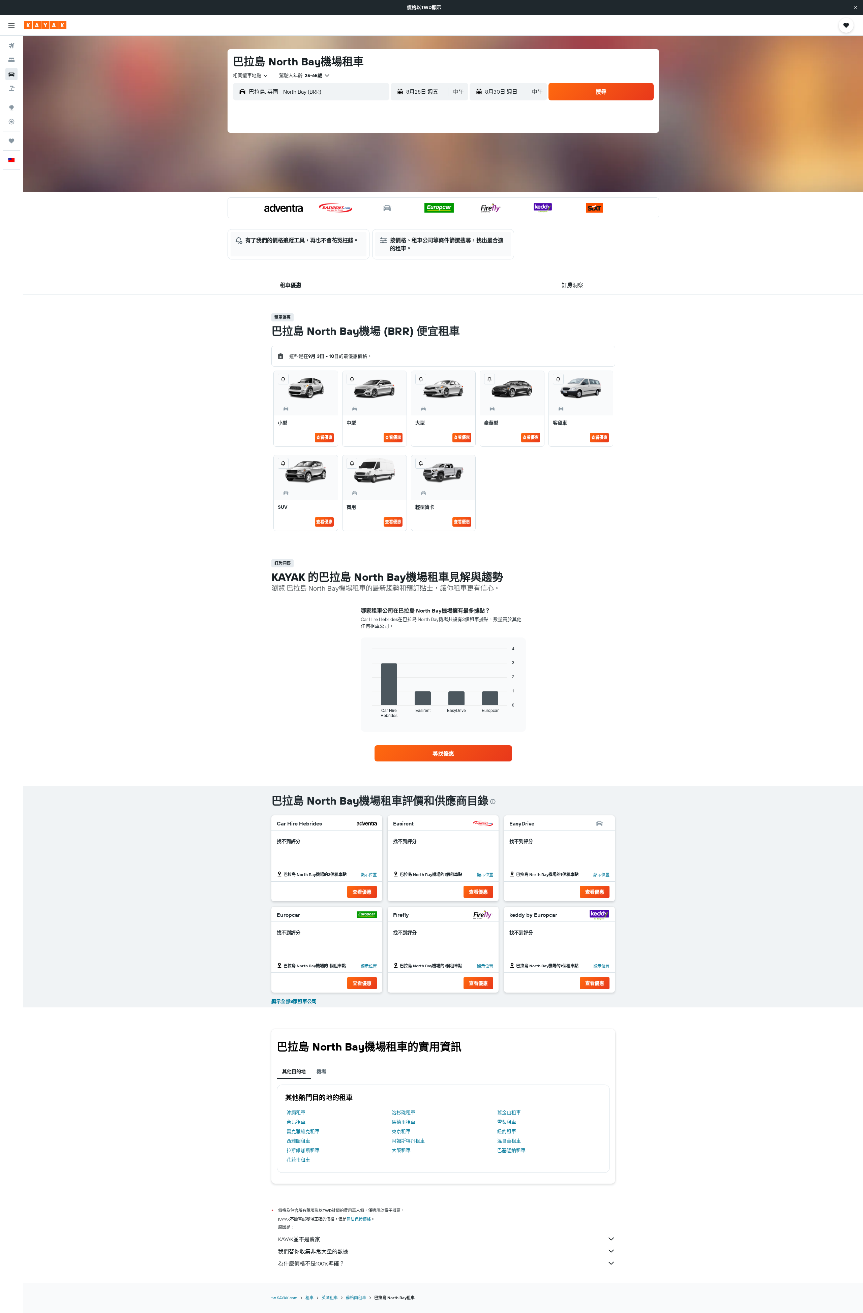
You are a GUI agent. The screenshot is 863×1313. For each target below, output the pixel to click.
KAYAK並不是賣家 (299, 1239)
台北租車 (296, 1122)
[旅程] (11, 141)
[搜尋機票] (11, 46)
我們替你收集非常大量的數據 (313, 1251)
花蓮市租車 (298, 1160)
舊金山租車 (509, 1112)
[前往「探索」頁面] (11, 107)
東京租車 (401, 1131)
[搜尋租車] (11, 74)
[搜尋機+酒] (11, 88)
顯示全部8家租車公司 (294, 1001)
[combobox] (251, 75)
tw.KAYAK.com (284, 1297)
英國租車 (330, 1297)
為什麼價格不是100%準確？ (311, 1263)
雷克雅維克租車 (303, 1131)
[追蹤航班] (11, 121)
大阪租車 (401, 1150)
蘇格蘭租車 (356, 1297)
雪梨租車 (506, 1122)
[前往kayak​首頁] (45, 25)
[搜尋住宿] (11, 60)
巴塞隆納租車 (511, 1150)
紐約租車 (506, 1131)
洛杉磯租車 (403, 1112)
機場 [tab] (321, 1071)
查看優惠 (324, 437)
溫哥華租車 (509, 1141)
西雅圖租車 (298, 1141)
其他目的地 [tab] (294, 1071)
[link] (443, 753)
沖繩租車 (296, 1112)
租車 (309, 1297)
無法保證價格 (359, 1219)
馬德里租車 (403, 1122)
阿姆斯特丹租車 (408, 1141)
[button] (855, 7)
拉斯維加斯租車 (303, 1150)
